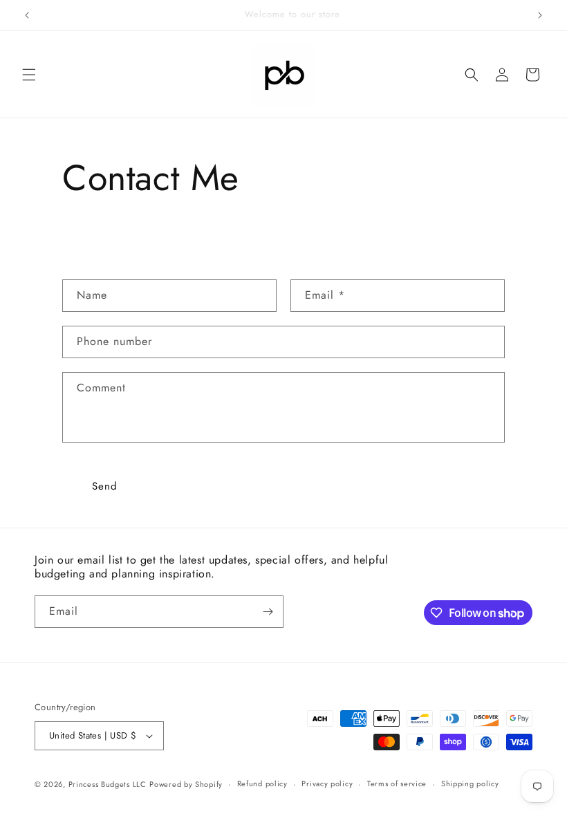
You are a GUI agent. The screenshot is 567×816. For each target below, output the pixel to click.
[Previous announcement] (27, 15)
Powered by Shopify (186, 784)
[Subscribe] (267, 611)
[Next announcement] (540, 15)
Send (105, 486)
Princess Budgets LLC (107, 784)
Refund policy (262, 783)
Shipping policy (470, 783)
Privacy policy (327, 783)
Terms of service (397, 783)
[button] (29, 74)
